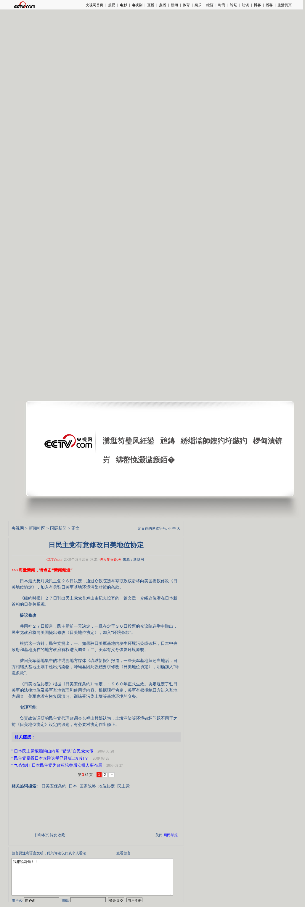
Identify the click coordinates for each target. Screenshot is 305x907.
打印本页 (42, 835)
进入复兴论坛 (110, 560)
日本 (73, 786)
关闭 (159, 835)
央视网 (18, 528)
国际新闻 (58, 528)
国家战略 (87, 786)
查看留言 (123, 853)
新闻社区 (37, 528)
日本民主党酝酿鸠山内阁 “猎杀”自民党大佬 (53, 751)
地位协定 (106, 786)
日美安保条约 (53, 786)
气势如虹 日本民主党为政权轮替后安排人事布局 (58, 765)
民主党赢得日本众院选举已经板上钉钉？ (51, 758)
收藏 (61, 835)
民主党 (123, 786)
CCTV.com (54, 560)
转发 (53, 835)
